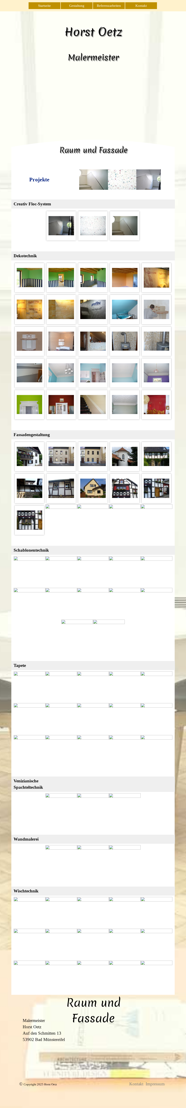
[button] (61, 226)
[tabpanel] (39, 179)
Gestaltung (76, 5)
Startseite (44, 5)
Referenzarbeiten (109, 5)
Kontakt (141, 5)
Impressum (155, 1084)
